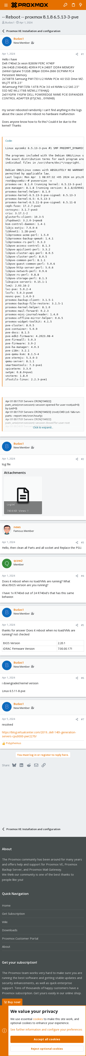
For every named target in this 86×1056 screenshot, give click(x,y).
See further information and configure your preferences (46, 1029)
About (6, 947)
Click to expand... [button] (43, 427)
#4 (82, 576)
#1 (82, 54)
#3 (82, 542)
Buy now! (14, 1002)
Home (6, 905)
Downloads (9, 930)
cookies (38, 1019)
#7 (82, 719)
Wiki (4, 922)
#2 (82, 459)
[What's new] (80, 5)
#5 (82, 625)
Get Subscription (13, 914)
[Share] (77, 54)
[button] (6, 5)
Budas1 (9, 22)
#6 (82, 678)
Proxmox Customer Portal (20, 938)
